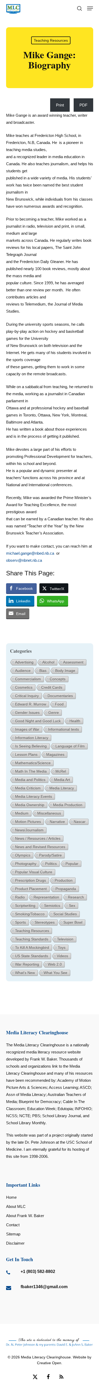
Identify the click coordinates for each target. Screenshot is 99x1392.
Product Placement (31, 889)
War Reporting (27, 964)
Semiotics (52, 905)
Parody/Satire (50, 855)
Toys (61, 947)
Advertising (24, 662)
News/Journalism (29, 830)
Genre (53, 712)
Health (74, 721)
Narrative (57, 822)
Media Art (62, 780)
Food (59, 704)
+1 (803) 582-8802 (38, 1271)
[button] (90, 8)
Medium (22, 813)
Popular (71, 863)
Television (65, 939)
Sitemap (13, 1234)
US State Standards (31, 956)
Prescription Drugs (30, 880)
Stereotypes (45, 922)
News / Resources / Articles (37, 838)
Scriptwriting (25, 905)
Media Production (67, 805)
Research (76, 897)
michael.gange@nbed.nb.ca (30, 553)
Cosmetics (23, 687)
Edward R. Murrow (30, 704)
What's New (25, 973)
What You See (55, 973)
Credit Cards (51, 687)
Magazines (55, 754)
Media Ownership (29, 805)
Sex (72, 905)
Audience (23, 670)
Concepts (57, 679)
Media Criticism (28, 788)
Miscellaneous (49, 813)
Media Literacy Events (33, 796)
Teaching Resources (51, 40)
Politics (51, 863)
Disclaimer (15, 1243)
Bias (42, 670)
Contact (13, 1225)
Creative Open (49, 1363)
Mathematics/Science (33, 763)
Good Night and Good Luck (38, 721)
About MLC (16, 1206)
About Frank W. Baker (25, 1215)
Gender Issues (27, 712)
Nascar (80, 822)
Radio (20, 897)
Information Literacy (31, 738)
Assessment (73, 662)
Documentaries (60, 696)
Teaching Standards (31, 939)
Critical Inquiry (27, 696)
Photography (25, 863)
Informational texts (63, 729)
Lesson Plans (26, 754)
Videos (62, 956)
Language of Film (70, 746)
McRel (60, 771)
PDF (83, 105)
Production (64, 880)
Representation (46, 897)
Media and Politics (30, 780)
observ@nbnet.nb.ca (24, 560)
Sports (20, 922)
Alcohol (48, 662)
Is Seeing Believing (31, 746)
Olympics (22, 855)
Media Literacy (61, 788)
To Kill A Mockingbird (32, 947)
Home (11, 1197)
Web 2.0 (55, 964)
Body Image (65, 670)
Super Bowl (72, 922)
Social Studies (65, 914)
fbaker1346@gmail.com (44, 1286)
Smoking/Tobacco (30, 914)
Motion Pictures (28, 822)
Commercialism (28, 679)
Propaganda (65, 889)
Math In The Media (31, 771)
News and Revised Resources (40, 847)
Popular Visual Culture (33, 872)
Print (60, 105)
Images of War (27, 729)
